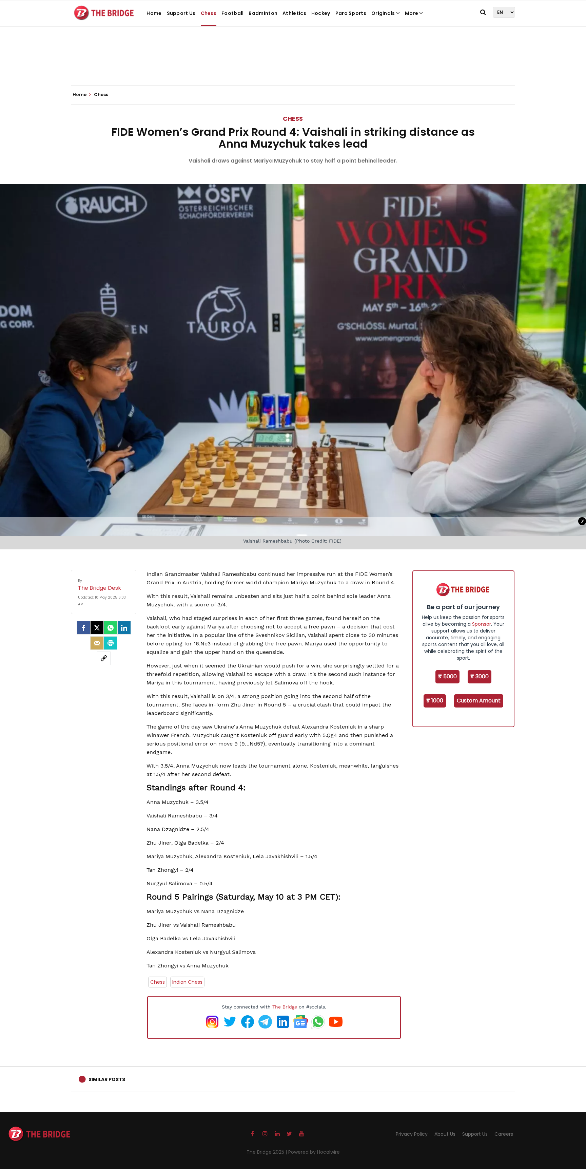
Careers (503, 1134)
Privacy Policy (412, 1134)
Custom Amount (479, 700)
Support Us (181, 13)
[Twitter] (97, 628)
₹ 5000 (447, 676)
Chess (209, 13)
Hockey (320, 13)
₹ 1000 (434, 700)
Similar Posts (107, 1079)
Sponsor (481, 624)
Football (232, 13)
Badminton (263, 13)
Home (153, 13)
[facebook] (83, 628)
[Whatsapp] (110, 628)
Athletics (294, 13)
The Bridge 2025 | (267, 1152)
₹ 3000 (479, 676)
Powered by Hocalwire (314, 1152)
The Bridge (284, 1007)
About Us (444, 1134)
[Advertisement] (293, 64)
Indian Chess (187, 982)
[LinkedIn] (124, 628)
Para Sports (350, 13)
